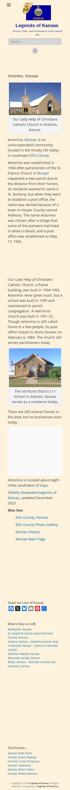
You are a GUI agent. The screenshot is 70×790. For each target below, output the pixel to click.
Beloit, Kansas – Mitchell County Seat (32, 662)
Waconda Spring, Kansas (24, 658)
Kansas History (28, 531)
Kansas (30, 139)
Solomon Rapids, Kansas (23, 654)
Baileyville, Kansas (20, 629)
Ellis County (39, 155)
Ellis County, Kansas (32, 517)
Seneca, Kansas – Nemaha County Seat (33, 641)
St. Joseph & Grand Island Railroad (30, 633)
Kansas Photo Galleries (23, 773)
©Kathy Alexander (22, 492)
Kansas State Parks (20, 753)
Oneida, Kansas (18, 637)
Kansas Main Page (30, 539)
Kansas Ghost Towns (21, 769)
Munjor (43, 173)
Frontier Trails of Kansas (23, 761)
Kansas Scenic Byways (22, 757)
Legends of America (47, 786)
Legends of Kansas (37, 25)
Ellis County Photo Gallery (37, 524)
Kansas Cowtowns (19, 765)
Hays (44, 485)
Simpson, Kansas (19, 666)
